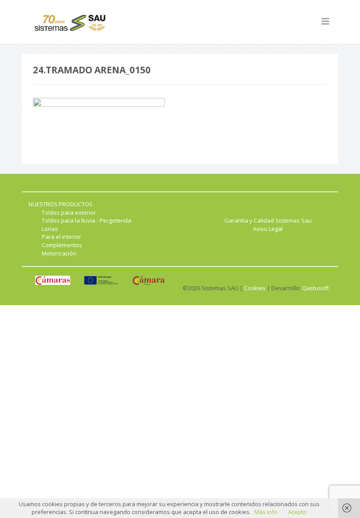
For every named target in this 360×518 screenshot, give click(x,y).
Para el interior (61, 237)
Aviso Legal (268, 229)
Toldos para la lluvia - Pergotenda (86, 220)
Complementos (62, 245)
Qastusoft (315, 288)
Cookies (255, 288)
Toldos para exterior (69, 212)
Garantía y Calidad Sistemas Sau (268, 220)
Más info (265, 512)
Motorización (59, 253)
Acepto (297, 512)
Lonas (50, 229)
